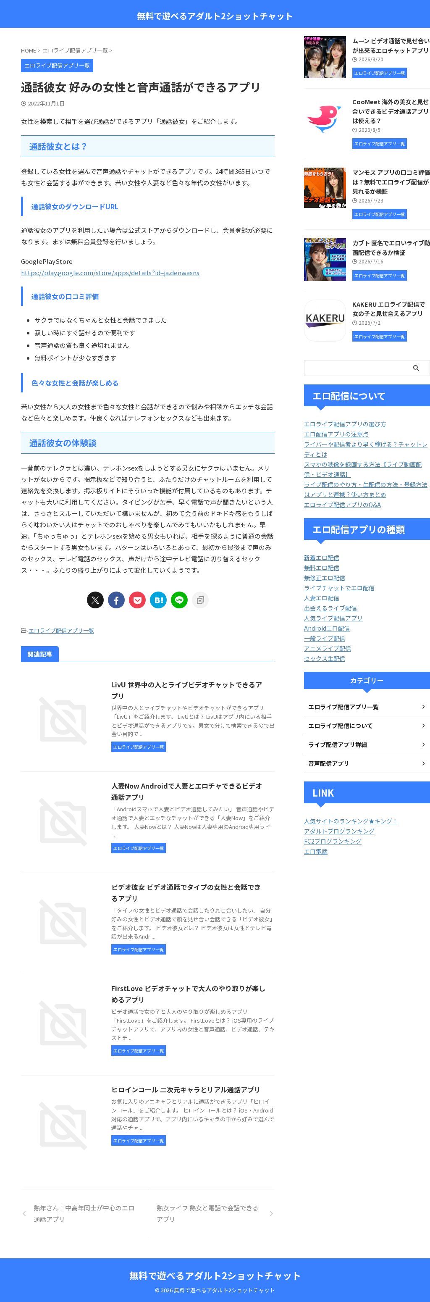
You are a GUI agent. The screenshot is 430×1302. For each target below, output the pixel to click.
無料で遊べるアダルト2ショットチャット (215, 16)
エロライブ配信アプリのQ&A (342, 504)
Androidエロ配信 (327, 628)
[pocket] (137, 600)
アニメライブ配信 (327, 648)
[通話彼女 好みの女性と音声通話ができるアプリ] (158, 600)
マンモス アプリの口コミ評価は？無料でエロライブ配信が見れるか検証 (391, 181)
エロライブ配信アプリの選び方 (345, 424)
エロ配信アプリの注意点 (336, 434)
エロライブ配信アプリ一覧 (61, 630)
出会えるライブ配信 (330, 608)
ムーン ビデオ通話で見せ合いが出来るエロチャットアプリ (391, 45)
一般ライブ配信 (324, 638)
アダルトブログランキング (339, 831)
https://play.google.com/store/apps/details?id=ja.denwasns (110, 272)
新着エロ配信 (321, 557)
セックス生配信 (324, 658)
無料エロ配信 (321, 567)
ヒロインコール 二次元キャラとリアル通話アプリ (186, 1089)
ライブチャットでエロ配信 (339, 588)
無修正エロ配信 (324, 577)
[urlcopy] (200, 600)
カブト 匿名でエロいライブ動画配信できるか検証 (391, 247)
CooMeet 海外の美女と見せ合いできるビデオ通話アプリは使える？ (390, 111)
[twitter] (95, 600)
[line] (179, 600)
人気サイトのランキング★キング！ (351, 821)
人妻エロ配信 (321, 598)
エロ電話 (316, 851)
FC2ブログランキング (333, 841)
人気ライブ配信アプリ (333, 618)
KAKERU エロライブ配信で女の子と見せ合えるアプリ (388, 309)
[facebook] (116, 600)
